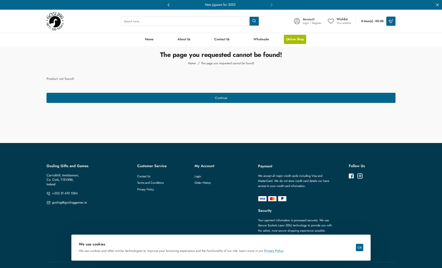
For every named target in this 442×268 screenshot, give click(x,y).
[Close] (437, 5)
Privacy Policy (273, 250)
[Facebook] (351, 176)
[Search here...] (254, 21)
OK (360, 247)
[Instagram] (360, 176)
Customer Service (152, 166)
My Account (204, 166)
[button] (271, 4)
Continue (221, 98)
